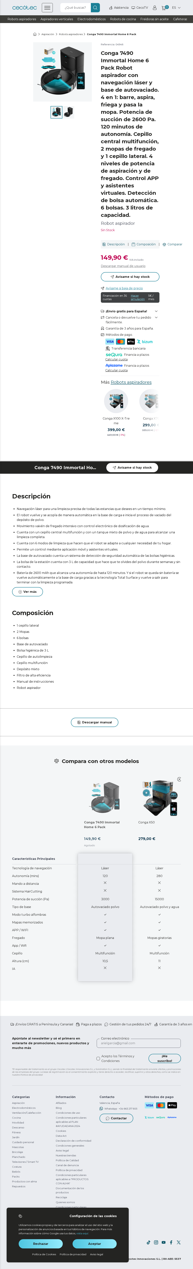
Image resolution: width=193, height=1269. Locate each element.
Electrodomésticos (23, 1107)
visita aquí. (82, 1233)
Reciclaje (61, 1197)
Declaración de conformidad (73, 1140)
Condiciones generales (70, 1145)
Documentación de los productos (70, 1190)
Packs (15, 1176)
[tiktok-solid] (148, 1242)
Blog (59, 1107)
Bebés (16, 1171)
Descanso (18, 1127)
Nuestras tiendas (66, 1155)
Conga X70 (151, 418)
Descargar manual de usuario (123, 266)
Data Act (61, 1135)
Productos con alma (24, 1181)
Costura (16, 1166)
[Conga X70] (151, 401)
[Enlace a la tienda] (24, 7)
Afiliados (61, 1102)
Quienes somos (65, 1202)
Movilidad (18, 1122)
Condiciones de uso (68, 1112)
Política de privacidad (69, 1170)
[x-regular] (178, 1242)
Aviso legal (62, 1150)
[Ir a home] (35, 34)
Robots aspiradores (131, 382)
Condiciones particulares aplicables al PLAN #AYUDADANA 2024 (71, 1121)
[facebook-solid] (171, 1242)
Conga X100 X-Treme (116, 421)
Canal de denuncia (67, 1165)
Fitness (16, 1132)
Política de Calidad (67, 1160)
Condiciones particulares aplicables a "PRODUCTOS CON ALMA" (72, 1179)
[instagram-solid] (156, 1242)
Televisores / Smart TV (25, 1161)
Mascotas (18, 1147)
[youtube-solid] (163, 1242)
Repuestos (18, 1186)
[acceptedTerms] (98, 1058)
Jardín (15, 1137)
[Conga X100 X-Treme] (116, 401)
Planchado (18, 1156)
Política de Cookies (44, 1254)
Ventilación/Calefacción (26, 1112)
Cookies (61, 1130)
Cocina (16, 1117)
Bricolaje (17, 1151)
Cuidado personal (23, 1142)
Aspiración (18, 1102)
